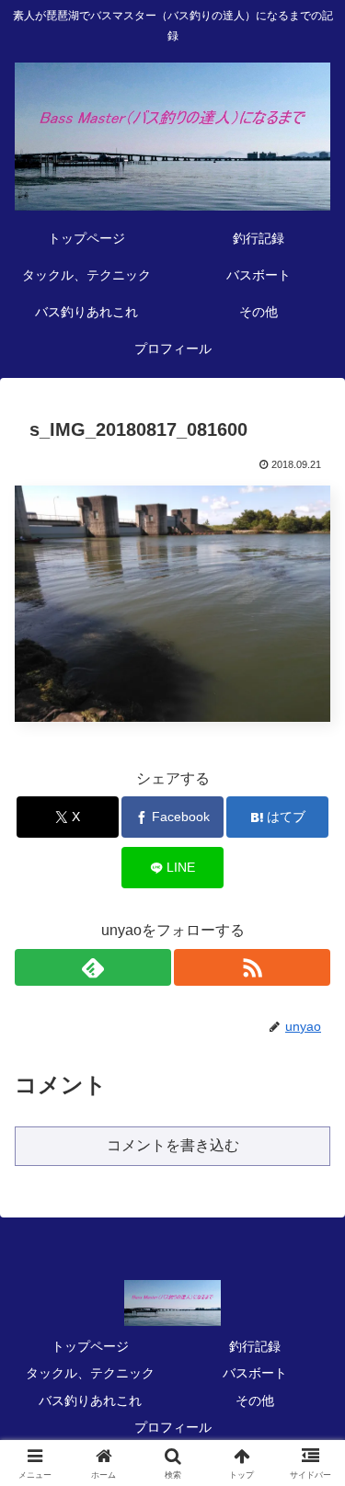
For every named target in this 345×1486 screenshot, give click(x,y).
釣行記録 (255, 1346)
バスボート (255, 1373)
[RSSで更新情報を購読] (252, 967)
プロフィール (173, 1427)
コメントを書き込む (173, 1145)
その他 (255, 1400)
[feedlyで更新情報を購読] (93, 967)
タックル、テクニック (90, 1373)
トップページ (90, 1346)
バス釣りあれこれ (90, 1400)
